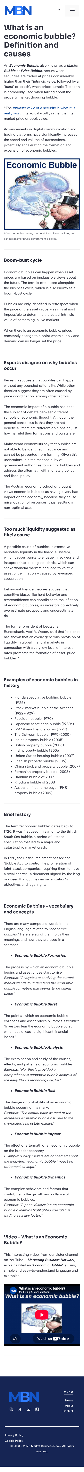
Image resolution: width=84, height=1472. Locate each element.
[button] (59, 11)
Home (69, 1400)
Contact (68, 1411)
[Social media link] (11, 1409)
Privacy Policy (14, 1435)
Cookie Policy (14, 1441)
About (69, 1406)
